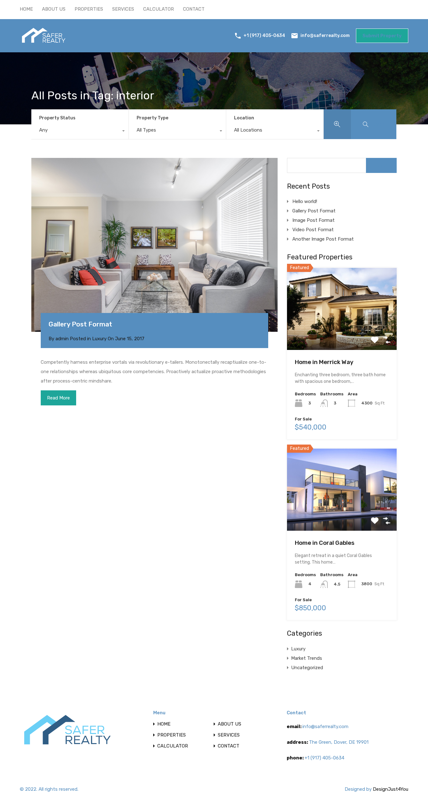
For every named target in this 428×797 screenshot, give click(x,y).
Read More (58, 398)
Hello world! (304, 201)
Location (244, 118)
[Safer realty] (43, 43)
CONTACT (194, 9)
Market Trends (306, 658)
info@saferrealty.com (325, 35)
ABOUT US (53, 9)
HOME (26, 9)
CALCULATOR (158, 9)
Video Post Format (313, 229)
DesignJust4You (390, 789)
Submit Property (382, 36)
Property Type (152, 118)
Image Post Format (313, 220)
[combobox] (79, 131)
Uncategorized (307, 667)
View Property (342, 333)
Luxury (99, 338)
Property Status (57, 118)
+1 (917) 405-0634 (264, 35)
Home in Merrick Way (324, 362)
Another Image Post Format (323, 239)
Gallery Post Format (80, 324)
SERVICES (123, 9)
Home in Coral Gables (324, 542)
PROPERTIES (89, 9)
